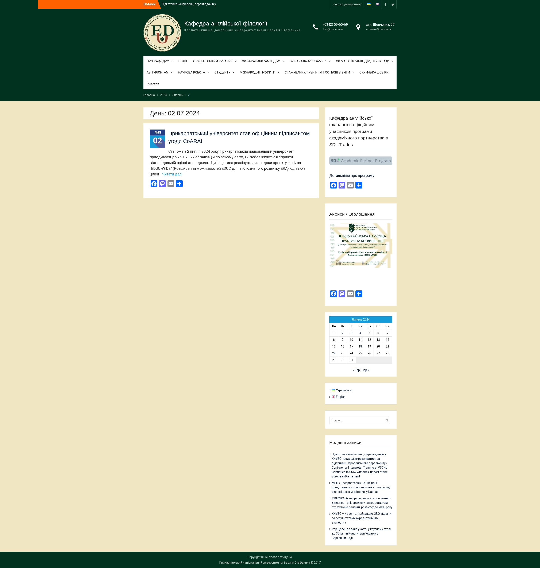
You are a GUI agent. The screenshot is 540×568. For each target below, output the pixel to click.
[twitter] (393, 4)
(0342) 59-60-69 (335, 25)
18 (360, 346)
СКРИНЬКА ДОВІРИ (374, 72)
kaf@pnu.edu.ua (333, 29)
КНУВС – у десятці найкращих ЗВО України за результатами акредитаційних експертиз (361, 518)
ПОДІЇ (182, 61)
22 (334, 353)
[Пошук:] (360, 420)
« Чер (356, 370)
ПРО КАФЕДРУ (158, 61)
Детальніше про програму (351, 175)
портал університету (347, 4)
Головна (153, 83)
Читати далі (172, 174)
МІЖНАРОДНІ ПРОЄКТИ (257, 72)
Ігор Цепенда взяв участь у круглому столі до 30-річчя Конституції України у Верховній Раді (361, 533)
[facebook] (385, 4)
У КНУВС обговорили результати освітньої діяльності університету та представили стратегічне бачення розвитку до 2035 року (362, 503)
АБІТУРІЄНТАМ (158, 72)
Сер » (365, 370)
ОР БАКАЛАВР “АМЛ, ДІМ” (261, 61)
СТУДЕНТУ (222, 72)
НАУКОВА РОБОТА (191, 72)
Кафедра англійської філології (225, 23)
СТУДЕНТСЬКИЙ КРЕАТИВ (212, 61)
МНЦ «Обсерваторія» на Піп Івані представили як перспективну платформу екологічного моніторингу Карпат (361, 487)
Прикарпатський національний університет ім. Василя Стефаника (264, 562)
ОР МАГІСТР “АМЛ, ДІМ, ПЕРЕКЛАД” (362, 61)
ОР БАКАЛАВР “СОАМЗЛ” (308, 61)
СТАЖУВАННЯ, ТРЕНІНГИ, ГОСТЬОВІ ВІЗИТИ (317, 72)
